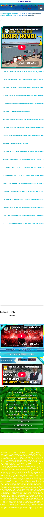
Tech (28, 392)
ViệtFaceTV (10, 402)
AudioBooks (22, 411)
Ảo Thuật (34, 417)
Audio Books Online (2, 404)
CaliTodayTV (11, 399)
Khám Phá (26, 417)
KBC (36, 402)
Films (14, 392)
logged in (12, 315)
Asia (16, 389)
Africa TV (11, 389)
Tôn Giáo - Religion (6, 360)
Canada (21, 414)
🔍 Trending (41, 360)
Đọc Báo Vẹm (32, 408)
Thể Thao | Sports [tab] (23, 430)
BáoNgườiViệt (22, 399)
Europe (33, 389)
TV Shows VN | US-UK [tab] (24, 425)
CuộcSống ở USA (12, 414)
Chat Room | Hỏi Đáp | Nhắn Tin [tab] (23, 354)
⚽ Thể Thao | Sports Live (27, 360)
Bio (31, 396)
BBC (29, 399)
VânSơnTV (10, 408)
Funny (10, 392)
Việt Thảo (18, 408)
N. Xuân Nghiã (33, 411)
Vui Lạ (25, 408)
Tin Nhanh (10, 350)
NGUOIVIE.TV (39, 460)
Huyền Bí (10, 417)
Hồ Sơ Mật (18, 417)
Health (22, 396)
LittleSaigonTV (21, 402)
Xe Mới (26, 350)
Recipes (16, 396)
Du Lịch (34, 350)
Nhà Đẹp (18, 350)
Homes (19, 392)
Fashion (34, 392)
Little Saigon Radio (30, 405)
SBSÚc (34, 399)
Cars (24, 392)
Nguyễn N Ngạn (12, 411)
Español (27, 389)
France (35, 414)
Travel (10, 396)
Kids (34, 396)
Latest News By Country (42, 409)
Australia (28, 414)
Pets (27, 396)
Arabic (21, 389)
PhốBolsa (30, 402)
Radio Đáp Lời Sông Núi (15, 405)
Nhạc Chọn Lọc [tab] (23, 421)
